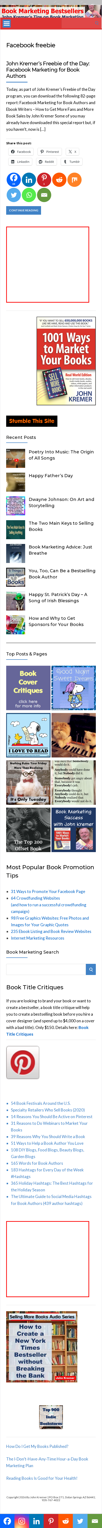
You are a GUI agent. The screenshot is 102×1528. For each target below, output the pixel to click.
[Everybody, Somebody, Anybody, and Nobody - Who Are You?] (73, 783)
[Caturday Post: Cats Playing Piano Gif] (73, 736)
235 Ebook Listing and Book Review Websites (51, 931)
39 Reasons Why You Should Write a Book (48, 1136)
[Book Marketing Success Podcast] (73, 831)
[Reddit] (59, 180)
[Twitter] (14, 195)
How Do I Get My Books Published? (37, 1446)
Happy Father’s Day (51, 475)
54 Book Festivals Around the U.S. (41, 1103)
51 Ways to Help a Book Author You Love (47, 1143)
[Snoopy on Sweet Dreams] (73, 689)
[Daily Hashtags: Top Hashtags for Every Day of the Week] (28, 783)
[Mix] (74, 180)
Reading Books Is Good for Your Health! (42, 1478)
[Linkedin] (29, 180)
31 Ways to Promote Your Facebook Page (48, 891)
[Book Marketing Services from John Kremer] (28, 689)
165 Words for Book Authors (37, 1163)
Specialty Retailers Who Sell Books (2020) (48, 1109)
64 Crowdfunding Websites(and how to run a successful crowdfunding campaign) (48, 905)
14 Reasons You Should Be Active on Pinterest (52, 1116)
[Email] (44, 195)
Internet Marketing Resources (37, 938)
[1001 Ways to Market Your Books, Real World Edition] (66, 403)
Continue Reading (23, 210)
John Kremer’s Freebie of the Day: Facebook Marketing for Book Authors (47, 69)
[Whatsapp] (29, 195)
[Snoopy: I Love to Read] (28, 736)
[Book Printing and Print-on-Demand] (28, 831)
